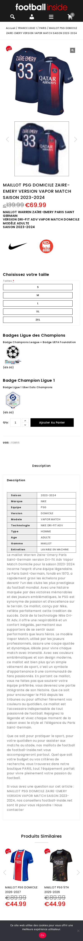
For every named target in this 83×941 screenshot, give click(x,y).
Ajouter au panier (52, 422)
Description (41, 466)
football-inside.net (27, 750)
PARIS (42, 28)
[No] (78, 931)
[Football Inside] (41, 7)
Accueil (10, 28)
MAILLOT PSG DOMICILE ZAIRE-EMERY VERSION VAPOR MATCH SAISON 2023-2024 (38, 796)
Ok (42, 935)
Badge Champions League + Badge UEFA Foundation (39, 342)
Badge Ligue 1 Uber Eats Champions (28, 387)
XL (37, 311)
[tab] (41, 466)
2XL (38, 320)
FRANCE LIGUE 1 (27, 28)
